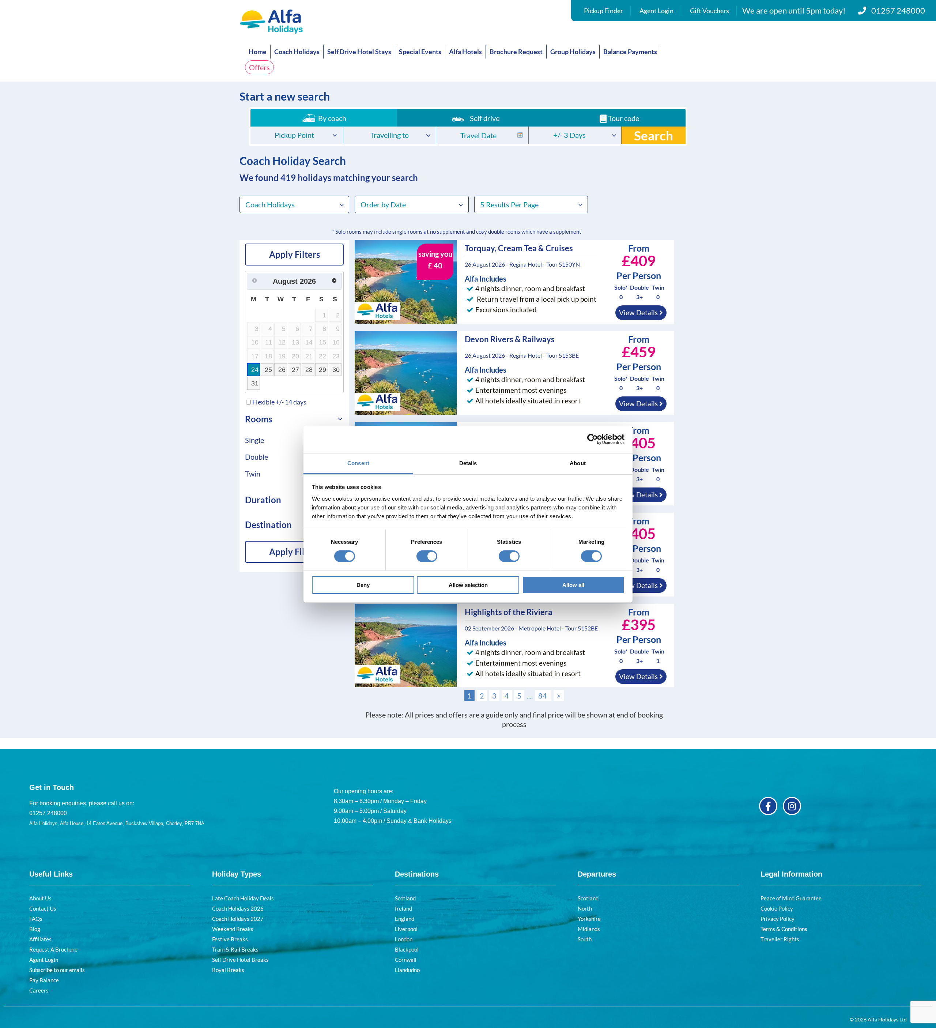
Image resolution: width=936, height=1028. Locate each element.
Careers (39, 990)
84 (543, 695)
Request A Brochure (53, 949)
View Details (639, 312)
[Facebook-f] (768, 806)
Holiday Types (236, 874)
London (403, 939)
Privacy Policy (777, 918)
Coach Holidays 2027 (238, 918)
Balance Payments (630, 52)
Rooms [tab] (258, 419)
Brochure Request (516, 52)
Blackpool (407, 949)
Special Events (420, 52)
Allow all (573, 585)
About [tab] (578, 463)
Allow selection (468, 585)
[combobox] (296, 135)
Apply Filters (294, 254)
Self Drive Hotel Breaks (240, 959)
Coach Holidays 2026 (238, 908)
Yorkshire (589, 918)
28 (309, 369)
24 (254, 369)
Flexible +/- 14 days (279, 402)
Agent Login (656, 11)
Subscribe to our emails (57, 970)
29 (322, 369)
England (404, 918)
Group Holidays (573, 52)
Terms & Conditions (783, 929)
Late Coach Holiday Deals (243, 898)
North (585, 908)
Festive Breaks (230, 939)
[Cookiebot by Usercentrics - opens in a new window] (592, 439)
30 (336, 369)
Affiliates (40, 939)
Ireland (403, 908)
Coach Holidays (297, 52)
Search (653, 135)
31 (254, 383)
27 (295, 369)
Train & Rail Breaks (235, 949)
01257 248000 (898, 10)
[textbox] (296, 136)
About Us (40, 898)
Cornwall (405, 959)
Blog (34, 929)
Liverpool (406, 929)
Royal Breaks (228, 970)
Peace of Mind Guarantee (791, 898)
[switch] (426, 556)
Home (258, 52)
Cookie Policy (776, 908)
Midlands (589, 929)
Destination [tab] (268, 524)
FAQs (35, 918)
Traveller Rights (779, 939)
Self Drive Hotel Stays (359, 52)
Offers (259, 67)
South (585, 939)
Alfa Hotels (465, 52)
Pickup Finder (603, 11)
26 (282, 369)
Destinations (417, 874)
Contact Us (42, 908)
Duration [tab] (263, 499)
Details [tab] (468, 463)
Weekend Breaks (232, 929)
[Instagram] (792, 806)
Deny (363, 585)
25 (268, 369)
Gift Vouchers (709, 11)
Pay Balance (44, 980)
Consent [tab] (358, 463)
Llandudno (407, 970)
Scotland (405, 898)
